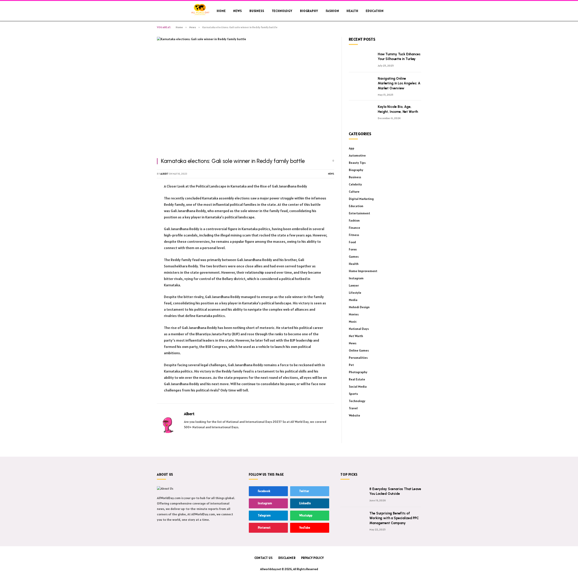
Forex (353, 249)
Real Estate (357, 379)
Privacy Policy (312, 558)
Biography (309, 11)
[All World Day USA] (200, 11)
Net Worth (356, 336)
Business (256, 11)
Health (352, 11)
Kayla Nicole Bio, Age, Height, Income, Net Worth (398, 109)
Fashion (332, 11)
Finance (354, 228)
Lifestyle (355, 293)
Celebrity (355, 184)
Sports (353, 394)
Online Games (359, 350)
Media (353, 300)
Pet (351, 365)
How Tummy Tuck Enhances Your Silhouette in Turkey (399, 56)
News (237, 11)
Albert (164, 173)
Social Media (358, 386)
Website (354, 415)
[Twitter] (141, 209)
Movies (354, 314)
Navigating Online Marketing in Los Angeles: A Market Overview (399, 83)
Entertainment (359, 213)
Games (354, 257)
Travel (353, 408)
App (351, 148)
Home (221, 11)
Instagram (356, 278)
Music (353, 321)
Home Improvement (363, 271)
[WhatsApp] (141, 232)
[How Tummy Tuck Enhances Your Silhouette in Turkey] (361, 60)
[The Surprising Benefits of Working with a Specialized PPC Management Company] (352, 519)
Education (375, 11)
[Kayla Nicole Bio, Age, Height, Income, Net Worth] (361, 112)
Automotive (357, 155)
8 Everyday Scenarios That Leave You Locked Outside (395, 491)
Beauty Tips (357, 163)
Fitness (354, 235)
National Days (359, 329)
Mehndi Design (359, 307)
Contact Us (263, 558)
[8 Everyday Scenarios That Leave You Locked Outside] (352, 494)
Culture (354, 192)
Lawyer (354, 285)
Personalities (358, 358)
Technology (282, 11)
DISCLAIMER (287, 558)
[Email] (141, 243)
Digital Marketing (361, 199)
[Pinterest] (141, 220)
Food (352, 242)
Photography (358, 372)
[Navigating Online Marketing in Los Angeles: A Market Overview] (361, 84)
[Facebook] (141, 197)
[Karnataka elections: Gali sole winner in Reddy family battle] (245, 95)
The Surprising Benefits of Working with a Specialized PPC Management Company (394, 518)
